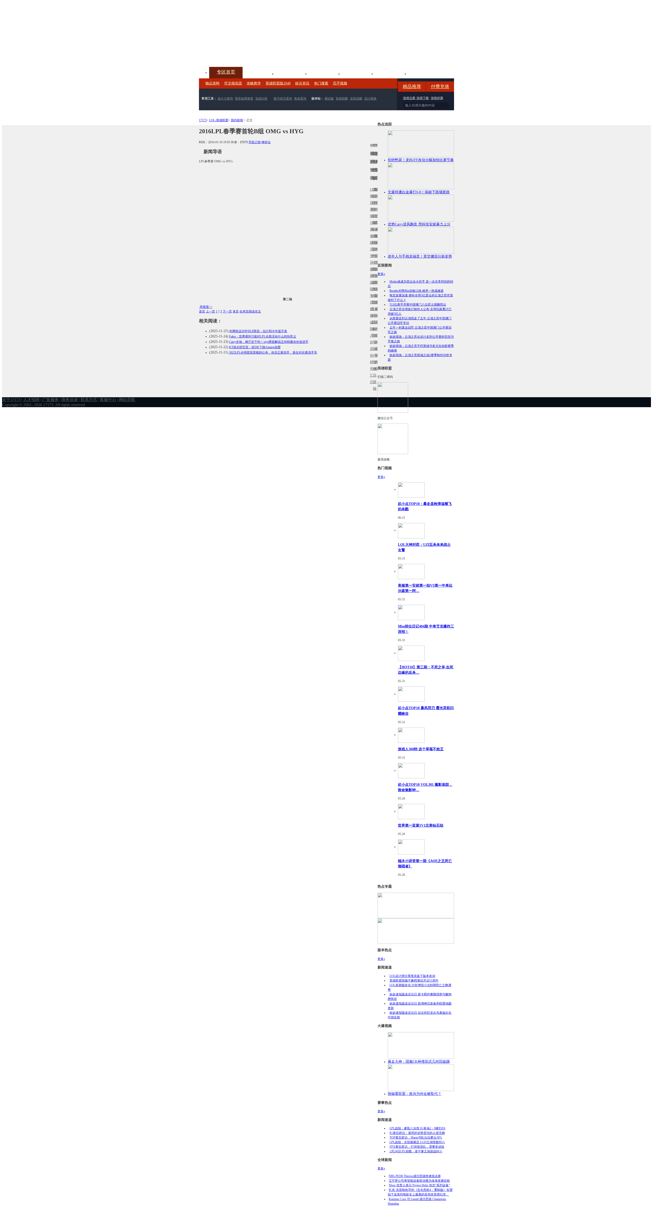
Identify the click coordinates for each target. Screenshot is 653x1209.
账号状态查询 (283, 98)
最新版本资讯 (375, 245)
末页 (236, 311)
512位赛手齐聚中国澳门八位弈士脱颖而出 (418, 304)
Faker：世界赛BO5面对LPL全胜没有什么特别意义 (262, 336)
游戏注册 (409, 98)
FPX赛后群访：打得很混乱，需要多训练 (417, 1146)
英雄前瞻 (342, 98)
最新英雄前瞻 (375, 285)
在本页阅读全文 (250, 311)
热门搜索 (321, 83)
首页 (202, 311)
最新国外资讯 (375, 206)
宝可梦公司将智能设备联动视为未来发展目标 (419, 1180)
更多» (381, 274)
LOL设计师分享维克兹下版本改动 (412, 976)
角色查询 (300, 98)
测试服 (329, 98)
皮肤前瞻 (356, 98)
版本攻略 (358, 73)
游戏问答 (261, 98)
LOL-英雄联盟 (218, 120)
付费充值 (440, 86)
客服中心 (108, 399)
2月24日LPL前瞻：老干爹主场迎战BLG (416, 1151)
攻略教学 (254, 83)
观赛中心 (325, 73)
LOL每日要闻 (370, 203)
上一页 (210, 311)
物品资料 (212, 83)
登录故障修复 (244, 98)
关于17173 (11, 399)
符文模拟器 (233, 83)
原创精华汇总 (370, 365)
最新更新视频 (373, 206)
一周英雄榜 (372, 276)
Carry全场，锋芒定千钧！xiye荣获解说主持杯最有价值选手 (268, 342)
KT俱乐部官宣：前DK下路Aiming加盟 (255, 347)
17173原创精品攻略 (372, 209)
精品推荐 (412, 86)
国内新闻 (237, 120)
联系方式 (89, 399)
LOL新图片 (372, 246)
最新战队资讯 (370, 285)
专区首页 (226, 72)
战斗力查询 (225, 98)
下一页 (227, 311)
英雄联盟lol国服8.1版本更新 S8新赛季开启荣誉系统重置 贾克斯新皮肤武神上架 (238, 54)
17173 (203, 120)
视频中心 (259, 73)
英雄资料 (292, 73)
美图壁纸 (392, 73)
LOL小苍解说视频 (373, 329)
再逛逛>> (206, 307)
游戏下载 (423, 98)
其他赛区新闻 (377, 272)
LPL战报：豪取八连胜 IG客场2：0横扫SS (417, 1128)
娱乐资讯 (302, 83)
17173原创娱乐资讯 (370, 242)
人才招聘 (31, 399)
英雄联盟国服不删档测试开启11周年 (414, 980)
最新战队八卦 (370, 325)
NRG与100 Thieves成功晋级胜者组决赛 (415, 1176)
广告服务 (50, 399)
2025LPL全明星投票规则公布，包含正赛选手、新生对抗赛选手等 (273, 352)
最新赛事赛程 (377, 312)
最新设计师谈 (375, 325)
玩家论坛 (425, 73)
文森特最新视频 (373, 282)
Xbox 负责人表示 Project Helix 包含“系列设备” (419, 1185)
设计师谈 (370, 98)
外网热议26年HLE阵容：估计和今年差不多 (258, 331)
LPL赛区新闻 (377, 236)
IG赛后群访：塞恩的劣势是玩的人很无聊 (417, 1133)
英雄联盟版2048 (278, 83)
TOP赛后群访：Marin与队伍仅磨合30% (416, 1137)
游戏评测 (437, 98)
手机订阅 (254, 142)
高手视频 (340, 83)
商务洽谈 (69, 399)
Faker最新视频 (373, 242)
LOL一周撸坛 (377, 349)
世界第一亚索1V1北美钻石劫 (420, 825)
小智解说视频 (373, 372)
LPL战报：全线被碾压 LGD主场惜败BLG (417, 1142)
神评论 (266, 142)
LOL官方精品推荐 (372, 315)
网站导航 (127, 399)
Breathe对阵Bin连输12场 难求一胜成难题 (417, 291)
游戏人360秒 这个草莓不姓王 (421, 749)
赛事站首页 (377, 203)
